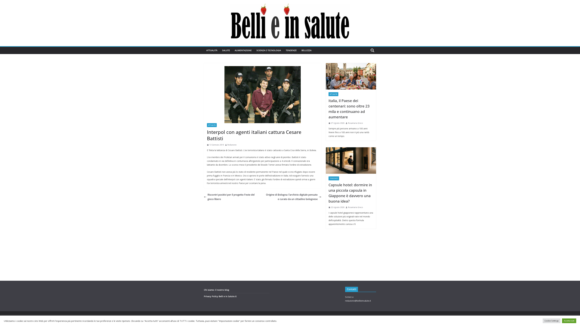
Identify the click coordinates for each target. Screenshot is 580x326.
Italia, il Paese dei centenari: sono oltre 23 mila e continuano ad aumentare (349, 108)
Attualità (211, 50)
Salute (226, 50)
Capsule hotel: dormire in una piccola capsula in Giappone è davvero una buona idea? (350, 193)
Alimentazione (243, 50)
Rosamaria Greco (355, 123)
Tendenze (291, 50)
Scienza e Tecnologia (268, 50)
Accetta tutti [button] (569, 320)
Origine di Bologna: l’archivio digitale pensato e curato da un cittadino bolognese (292, 197)
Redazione (232, 145)
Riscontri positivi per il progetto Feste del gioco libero (231, 197)
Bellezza (306, 50)
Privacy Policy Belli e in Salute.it (220, 296)
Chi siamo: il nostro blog (216, 289)
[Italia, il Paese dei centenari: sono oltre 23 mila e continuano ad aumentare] (351, 76)
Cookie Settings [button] (552, 320)
